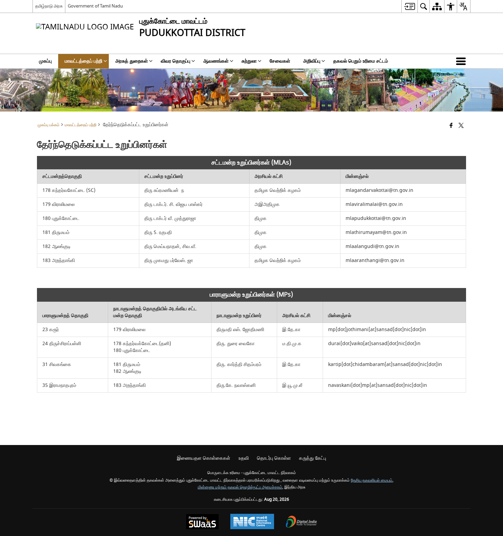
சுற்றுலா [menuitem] (249, 61)
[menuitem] (409, 6)
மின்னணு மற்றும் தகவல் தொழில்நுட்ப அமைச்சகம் (240, 487)
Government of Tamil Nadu (95, 6)
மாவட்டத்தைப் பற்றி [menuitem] (83, 61)
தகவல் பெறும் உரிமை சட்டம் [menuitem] (360, 61)
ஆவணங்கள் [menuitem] (216, 61)
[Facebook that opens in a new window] (451, 126)
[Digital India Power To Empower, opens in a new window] (301, 522)
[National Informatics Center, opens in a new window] (252, 522)
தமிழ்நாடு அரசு (49, 6)
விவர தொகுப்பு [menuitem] (175, 61)
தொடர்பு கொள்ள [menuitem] (274, 458)
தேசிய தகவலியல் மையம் (371, 480)
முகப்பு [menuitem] (45, 61)
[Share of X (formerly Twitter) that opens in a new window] (461, 126)
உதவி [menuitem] (243, 458)
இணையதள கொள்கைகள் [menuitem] (203, 458)
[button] (462, 61)
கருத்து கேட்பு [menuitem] (312, 458)
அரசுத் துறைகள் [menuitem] (131, 61)
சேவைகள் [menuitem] (280, 61)
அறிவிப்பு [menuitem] (311, 61)
